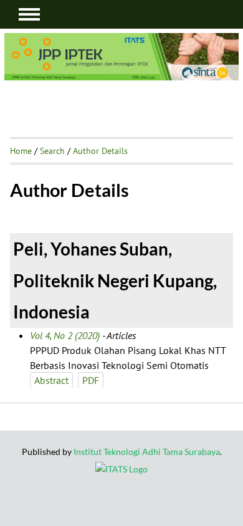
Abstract (51, 380)
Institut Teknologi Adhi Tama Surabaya (147, 451)
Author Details (100, 150)
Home (21, 150)
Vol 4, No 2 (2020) (65, 335)
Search (52, 150)
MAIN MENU (29, 14)
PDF (90, 380)
